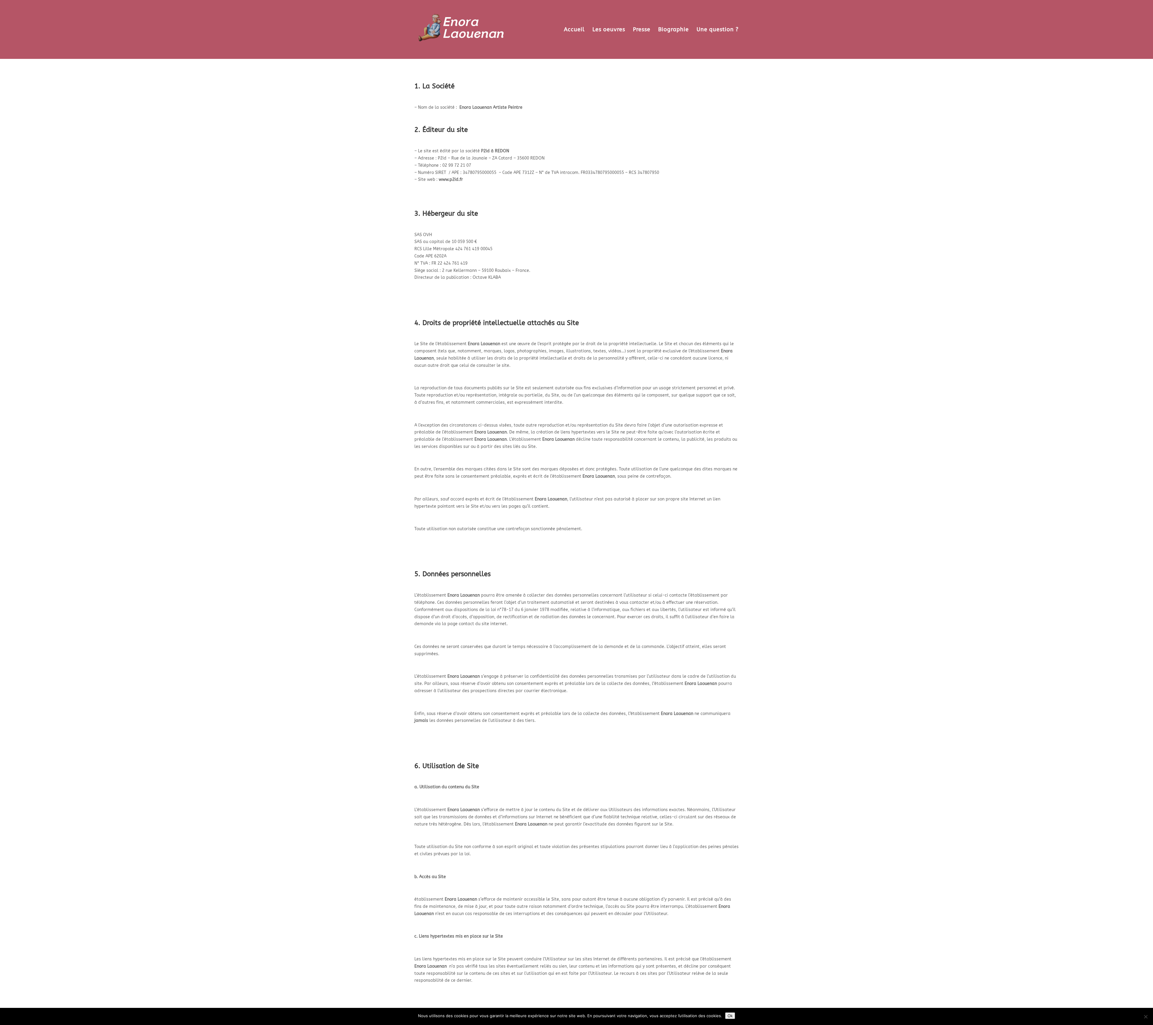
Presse (641, 30)
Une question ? (718, 30)
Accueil (574, 30)
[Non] (1145, 1017)
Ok (730, 1015)
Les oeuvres (608, 30)
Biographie (673, 30)
